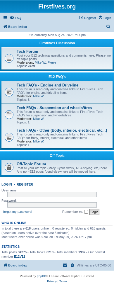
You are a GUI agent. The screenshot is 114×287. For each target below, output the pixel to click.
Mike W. (40, 62)
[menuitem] (15, 17)
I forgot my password (16, 211)
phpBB (41, 276)
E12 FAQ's (57, 77)
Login (6, 184)
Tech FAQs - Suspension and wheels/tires (54, 108)
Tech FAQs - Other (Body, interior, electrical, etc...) (62, 130)
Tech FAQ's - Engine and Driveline (47, 85)
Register (25, 184)
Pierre (52, 62)
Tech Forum (27, 51)
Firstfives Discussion (57, 43)
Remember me (73, 211)
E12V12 (19, 256)
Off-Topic (57, 156)
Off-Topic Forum (31, 164)
